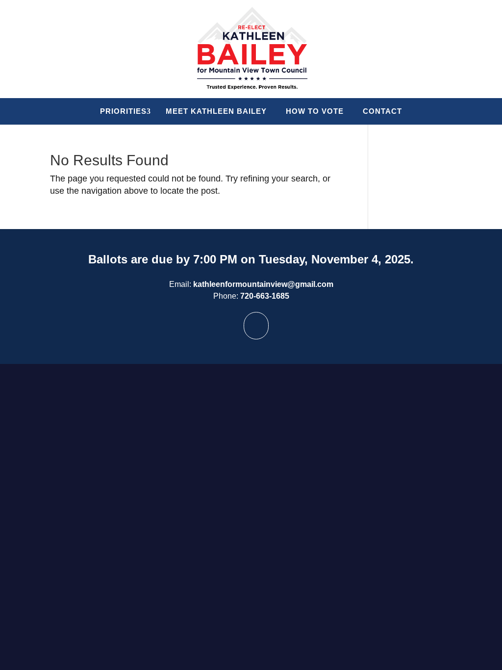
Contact (382, 111)
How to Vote (315, 111)
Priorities (123, 111)
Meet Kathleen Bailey (216, 111)
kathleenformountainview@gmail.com (263, 284)
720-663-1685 (264, 296)
